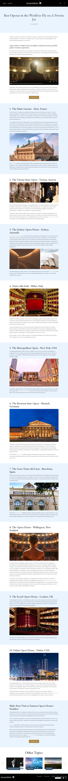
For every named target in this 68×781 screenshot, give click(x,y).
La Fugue (11, 725)
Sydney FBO (52, 271)
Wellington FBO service (49, 580)
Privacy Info (47, 776)
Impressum (39, 776)
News (4, 3)
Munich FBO (19, 454)
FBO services (18, 512)
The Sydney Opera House (15, 236)
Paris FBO (13, 163)
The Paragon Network (23, 390)
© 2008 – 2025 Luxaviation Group (59, 776)
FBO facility (55, 693)
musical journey (52, 217)
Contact (10, 3)
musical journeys (31, 735)
